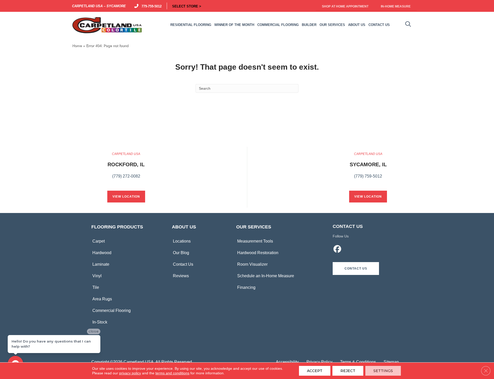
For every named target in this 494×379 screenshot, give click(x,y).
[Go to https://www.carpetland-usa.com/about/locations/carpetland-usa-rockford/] (126, 168)
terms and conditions (172, 373)
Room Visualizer (252, 264)
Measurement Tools (255, 241)
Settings (383, 370)
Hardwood (101, 253)
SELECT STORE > (186, 5)
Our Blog (181, 253)
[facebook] (337, 249)
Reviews (181, 276)
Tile (95, 287)
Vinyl (97, 276)
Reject (347, 370)
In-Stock (99, 322)
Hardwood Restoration (257, 253)
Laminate (100, 264)
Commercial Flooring (111, 310)
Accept (314, 370)
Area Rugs (102, 299)
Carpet (98, 241)
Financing (246, 287)
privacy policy (130, 373)
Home (77, 46)
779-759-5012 (150, 5)
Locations (182, 241)
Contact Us (183, 264)
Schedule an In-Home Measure (265, 276)
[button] (356, 268)
